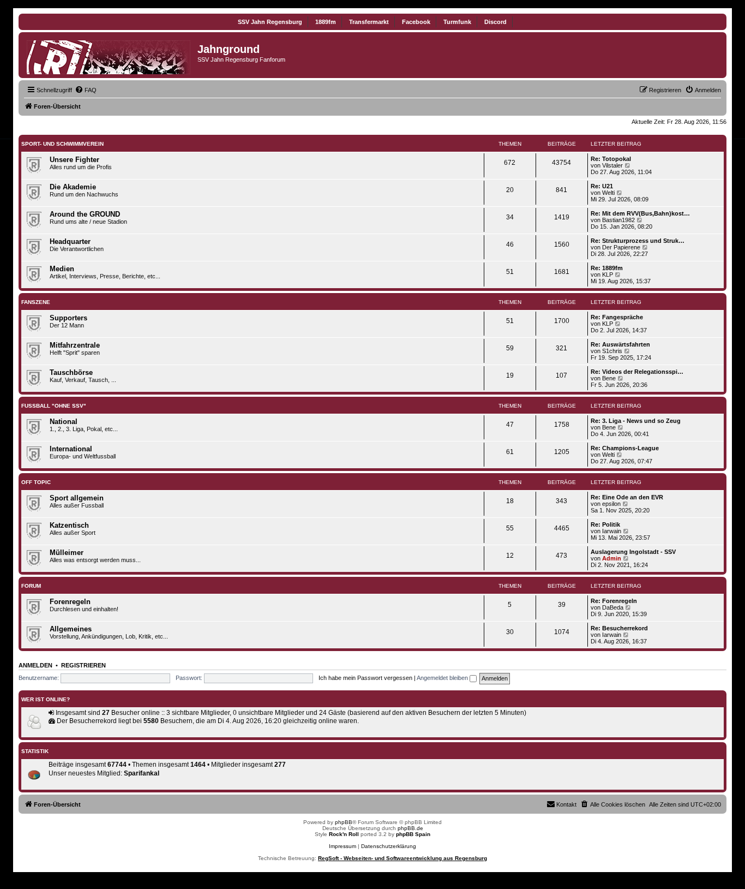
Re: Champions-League (625, 448)
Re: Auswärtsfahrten (620, 344)
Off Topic (36, 482)
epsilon (611, 503)
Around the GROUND (85, 214)
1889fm (325, 22)
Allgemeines (71, 629)
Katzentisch (69, 525)
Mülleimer (66, 552)
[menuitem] (86, 90)
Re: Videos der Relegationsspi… (637, 371)
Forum (31, 586)
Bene (609, 378)
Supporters (68, 318)
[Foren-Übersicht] (109, 55)
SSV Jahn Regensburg (270, 22)
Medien (62, 269)
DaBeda (612, 607)
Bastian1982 (618, 220)
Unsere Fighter (74, 160)
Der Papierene (621, 247)
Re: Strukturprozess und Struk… (637, 240)
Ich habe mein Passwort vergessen (365, 678)
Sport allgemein (77, 498)
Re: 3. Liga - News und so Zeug (636, 420)
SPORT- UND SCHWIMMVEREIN (62, 144)
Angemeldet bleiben (443, 678)
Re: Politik (605, 524)
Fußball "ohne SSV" (53, 406)
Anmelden (35, 665)
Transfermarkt (369, 22)
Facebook (416, 22)
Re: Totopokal (611, 159)
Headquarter (70, 241)
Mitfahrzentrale (75, 345)
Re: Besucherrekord (619, 628)
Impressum (342, 846)
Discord (495, 22)
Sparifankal (141, 773)
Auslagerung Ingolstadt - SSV (633, 551)
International (71, 449)
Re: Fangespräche (617, 317)
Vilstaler (612, 165)
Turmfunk (457, 22)
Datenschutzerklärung (388, 846)
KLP (607, 274)
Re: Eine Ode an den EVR (627, 497)
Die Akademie (73, 187)
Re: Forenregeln (614, 601)
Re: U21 (602, 186)
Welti (608, 192)
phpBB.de (410, 828)
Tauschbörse (71, 372)
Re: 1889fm (607, 268)
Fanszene (35, 302)
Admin (611, 558)
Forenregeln (70, 602)
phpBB (343, 822)
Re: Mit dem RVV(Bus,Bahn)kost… (640, 213)
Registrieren (83, 665)
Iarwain (611, 531)
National (63, 421)
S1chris (612, 351)
